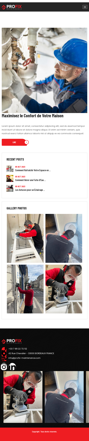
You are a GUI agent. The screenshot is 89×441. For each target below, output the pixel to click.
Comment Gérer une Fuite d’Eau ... (30, 179)
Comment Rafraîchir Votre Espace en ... (33, 170)
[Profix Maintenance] (12, 7)
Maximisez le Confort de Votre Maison (32, 115)
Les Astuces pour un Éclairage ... (30, 189)
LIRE (14, 142)
